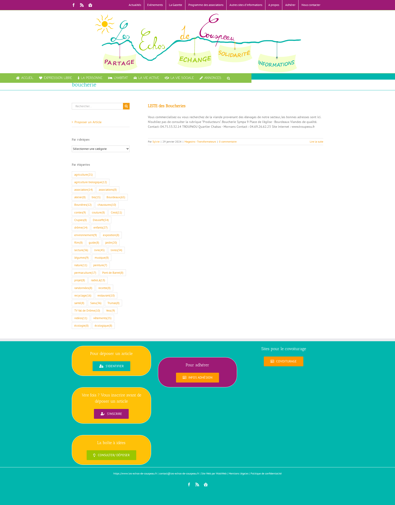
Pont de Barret (112, 272)
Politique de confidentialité (266, 473)
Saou (95, 303)
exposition (111, 235)
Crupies (80, 220)
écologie (81, 325)
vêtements (102, 318)
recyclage (82, 295)
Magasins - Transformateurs (200, 141)
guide (94, 242)
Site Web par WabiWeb (214, 473)
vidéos (80, 318)
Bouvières (83, 204)
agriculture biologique (90, 182)
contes (80, 212)
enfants (100, 227)
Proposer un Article (88, 122)
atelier (80, 197)
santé (79, 303)
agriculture (83, 174)
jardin (111, 242)
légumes (81, 257)
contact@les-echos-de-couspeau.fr (179, 473)
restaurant (106, 295)
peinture (100, 265)
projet (79, 280)
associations (108, 189)
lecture (81, 250)
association (83, 189)
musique (102, 257)
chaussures (107, 204)
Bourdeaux (116, 197)
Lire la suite (316, 141)
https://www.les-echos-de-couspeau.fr (135, 473)
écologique (103, 325)
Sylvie (156, 141)
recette (104, 288)
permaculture (85, 272)
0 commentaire (228, 141)
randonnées (83, 288)
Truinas (113, 303)
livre (99, 250)
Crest (116, 212)
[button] (228, 78)
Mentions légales (238, 473)
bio (96, 197)
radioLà (98, 280)
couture (98, 212)
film (78, 242)
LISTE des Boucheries (167, 105)
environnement (85, 235)
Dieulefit (101, 220)
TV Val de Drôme (87, 310)
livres (116, 250)
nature (80, 265)
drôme (81, 227)
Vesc (110, 310)
